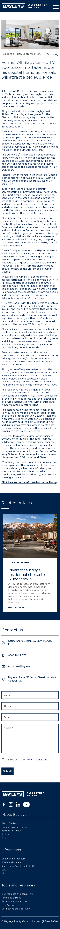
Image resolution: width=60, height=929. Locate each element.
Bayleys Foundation (12, 830)
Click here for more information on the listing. (29, 482)
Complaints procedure (13, 858)
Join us (5, 834)
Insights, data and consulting (17, 893)
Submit (7, 771)
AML (3, 873)
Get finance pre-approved (15, 908)
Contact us (7, 838)
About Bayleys (9, 823)
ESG (3, 869)
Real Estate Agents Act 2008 (17, 866)
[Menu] (55, 7)
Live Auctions (8, 905)
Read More (15, 607)
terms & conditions (36, 759)
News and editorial (11, 897)
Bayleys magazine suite (14, 901)
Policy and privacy (11, 862)
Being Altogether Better (14, 827)
